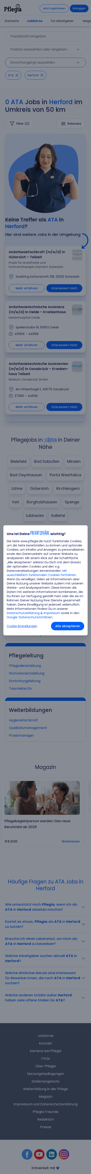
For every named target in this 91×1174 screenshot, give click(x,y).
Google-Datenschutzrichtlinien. (30, 617)
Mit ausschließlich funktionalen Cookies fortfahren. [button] (42, 573)
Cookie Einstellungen (22, 626)
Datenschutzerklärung (23, 613)
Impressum (52, 613)
